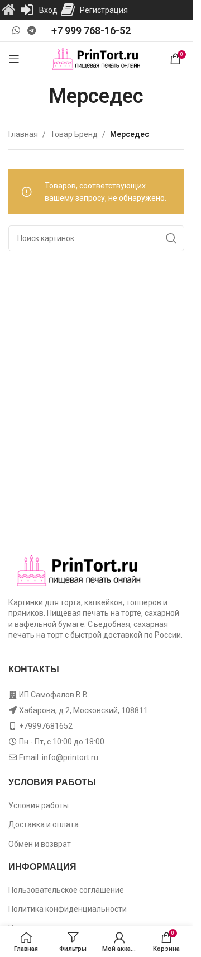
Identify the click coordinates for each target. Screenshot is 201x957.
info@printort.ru (70, 757)
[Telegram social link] (31, 30)
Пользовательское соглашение (66, 889)
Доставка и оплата (43, 824)
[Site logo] (96, 58)
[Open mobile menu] (14, 59)
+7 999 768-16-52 (91, 30)
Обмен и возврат (39, 844)
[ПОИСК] (171, 238)
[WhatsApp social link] (15, 30)
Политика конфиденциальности (67, 908)
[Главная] (8, 10)
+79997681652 (46, 726)
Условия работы (38, 805)
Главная (23, 134)
